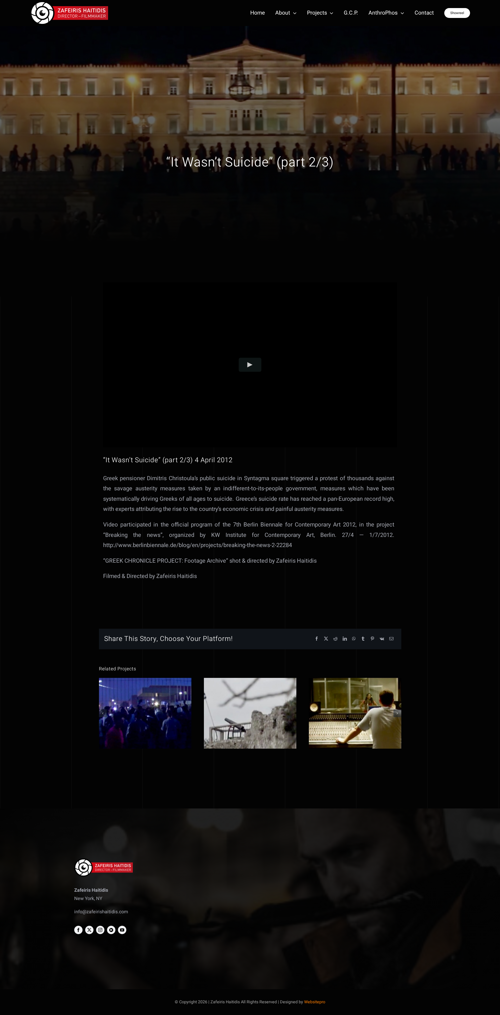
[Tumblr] (363, 639)
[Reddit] (335, 639)
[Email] (391, 639)
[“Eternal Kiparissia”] (250, 713)
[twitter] (89, 930)
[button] (103, 713)
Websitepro (314, 1002)
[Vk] (382, 639)
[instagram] (100, 930)
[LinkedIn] (344, 639)
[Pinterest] (372, 639)
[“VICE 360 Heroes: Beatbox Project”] (355, 713)
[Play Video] (250, 364)
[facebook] (78, 930)
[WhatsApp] (353, 639)
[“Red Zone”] (145, 713)
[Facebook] (316, 639)
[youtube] (122, 930)
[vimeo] (111, 930)
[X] (326, 639)
